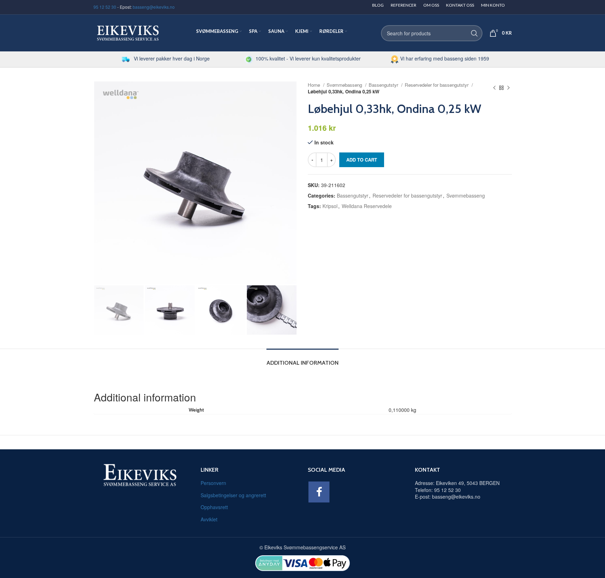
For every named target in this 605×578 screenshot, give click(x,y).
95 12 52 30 (104, 7)
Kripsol (330, 205)
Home (314, 84)
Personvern (213, 482)
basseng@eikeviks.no (154, 7)
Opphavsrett (214, 507)
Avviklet (209, 519)
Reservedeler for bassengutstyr (437, 84)
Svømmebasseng (345, 84)
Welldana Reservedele (367, 205)
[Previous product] (494, 88)
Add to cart (361, 159)
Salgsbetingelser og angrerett (233, 495)
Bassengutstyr (384, 84)
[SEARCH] (474, 33)
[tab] (302, 359)
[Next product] (508, 88)
